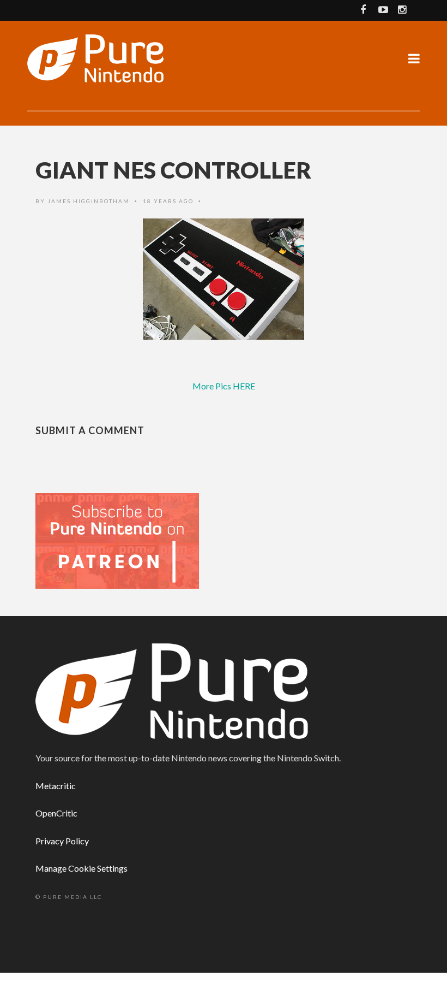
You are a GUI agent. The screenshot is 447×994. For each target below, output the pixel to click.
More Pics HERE (223, 386)
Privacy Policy (62, 841)
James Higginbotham (88, 201)
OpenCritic (56, 813)
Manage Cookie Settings (81, 868)
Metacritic (55, 785)
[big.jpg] (223, 279)
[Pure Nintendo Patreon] (117, 540)
